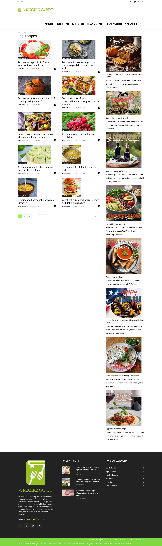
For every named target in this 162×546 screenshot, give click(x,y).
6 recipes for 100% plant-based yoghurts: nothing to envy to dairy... (87, 469)
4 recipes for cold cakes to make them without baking (35, 168)
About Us (91, 540)
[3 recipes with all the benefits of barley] (81, 154)
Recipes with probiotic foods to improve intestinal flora (35, 64)
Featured (49, 24)
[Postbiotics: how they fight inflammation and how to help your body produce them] (68, 493)
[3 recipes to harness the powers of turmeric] (37, 187)
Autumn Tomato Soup (114, 277)
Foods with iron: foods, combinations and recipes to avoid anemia (81, 101)
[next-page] (44, 216)
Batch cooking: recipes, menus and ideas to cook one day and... (36, 136)
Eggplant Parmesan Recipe (116, 429)
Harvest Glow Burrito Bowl (115, 224)
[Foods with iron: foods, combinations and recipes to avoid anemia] (81, 85)
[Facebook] (131, 1)
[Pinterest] (138, 1)
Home (20, 32)
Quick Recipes (63, 24)
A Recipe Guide (23, 68)
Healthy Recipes (94, 24)
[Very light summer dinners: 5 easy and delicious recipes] (81, 187)
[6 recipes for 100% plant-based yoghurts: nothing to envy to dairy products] (66, 470)
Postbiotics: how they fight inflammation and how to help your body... (87, 493)
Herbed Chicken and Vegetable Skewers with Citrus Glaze (125, 321)
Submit (130, 540)
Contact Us (122, 540)
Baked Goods (78, 24)
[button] (141, 24)
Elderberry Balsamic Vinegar (116, 171)
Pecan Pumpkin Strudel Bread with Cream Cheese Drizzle (124, 75)
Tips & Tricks (131, 24)
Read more (117, 88)
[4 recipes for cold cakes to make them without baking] (37, 154)
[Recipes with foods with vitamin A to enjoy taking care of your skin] (37, 85)
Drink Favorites (114, 24)
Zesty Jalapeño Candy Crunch (117, 118)
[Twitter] (142, 1)
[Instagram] (135, 1)
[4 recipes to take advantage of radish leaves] (81, 121)
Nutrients (21, 94)
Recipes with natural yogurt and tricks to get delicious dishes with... (79, 65)
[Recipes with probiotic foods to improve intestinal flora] (37, 49)
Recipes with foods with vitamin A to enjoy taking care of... (36, 100)
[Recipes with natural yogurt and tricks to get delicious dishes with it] (81, 49)
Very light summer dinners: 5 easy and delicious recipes (80, 201)
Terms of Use (139, 540)
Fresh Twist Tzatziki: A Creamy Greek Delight (122, 376)
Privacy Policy (100, 540)
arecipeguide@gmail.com (36, 519)
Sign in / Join (21, 1)
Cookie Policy (112, 540)
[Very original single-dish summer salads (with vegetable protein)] (66, 482)
